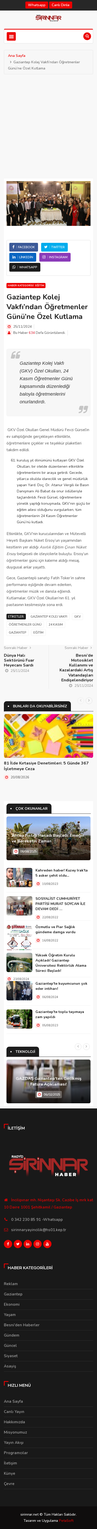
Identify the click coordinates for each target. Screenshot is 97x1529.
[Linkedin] (28, 1245)
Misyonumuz (15, 1432)
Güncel (10, 1345)
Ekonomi (12, 1304)
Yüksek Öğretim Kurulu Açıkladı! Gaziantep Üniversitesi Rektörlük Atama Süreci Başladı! (60, 963)
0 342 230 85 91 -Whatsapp (37, 1219)
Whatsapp (37, 5)
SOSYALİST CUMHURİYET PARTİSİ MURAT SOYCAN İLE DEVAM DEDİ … (60, 903)
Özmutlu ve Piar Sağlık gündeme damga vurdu (55, 929)
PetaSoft (66, 1520)
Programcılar (16, 1452)
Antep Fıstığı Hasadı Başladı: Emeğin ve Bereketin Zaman (48, 838)
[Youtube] (47, 1245)
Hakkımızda (14, 1422)
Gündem (11, 1335)
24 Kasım (56, 625)
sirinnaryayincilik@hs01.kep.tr (38, 1229)
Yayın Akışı (14, 1442)
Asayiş (10, 1366)
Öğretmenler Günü (25, 625)
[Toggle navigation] (11, 36)
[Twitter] (18, 1245)
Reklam (11, 1283)
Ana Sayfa (16, 55)
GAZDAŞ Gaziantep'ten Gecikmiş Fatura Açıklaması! (48, 1081)
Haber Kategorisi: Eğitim (26, 285)
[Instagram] (37, 1245)
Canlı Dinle (61, 5)
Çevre (9, 1483)
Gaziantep (17, 632)
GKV (77, 617)
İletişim (10, 1463)
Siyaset (11, 1355)
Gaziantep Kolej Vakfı (49, 617)
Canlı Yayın (14, 1411)
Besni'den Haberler (22, 1325)
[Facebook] (8, 1245)
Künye (9, 1473)
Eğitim (38, 632)
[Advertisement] (48, 125)
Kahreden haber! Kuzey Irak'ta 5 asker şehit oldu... (61, 873)
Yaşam (10, 1314)
